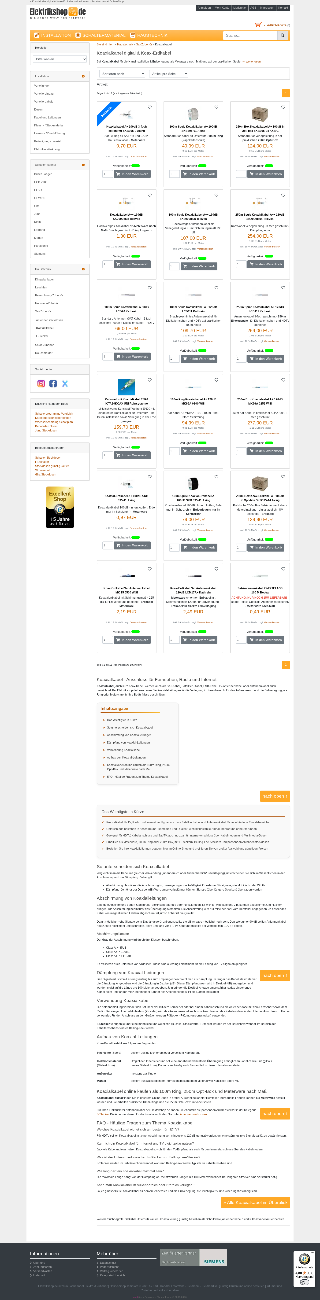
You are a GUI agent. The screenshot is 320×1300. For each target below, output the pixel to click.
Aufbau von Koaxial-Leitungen (126, 757)
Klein (37, 222)
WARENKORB (276, 25)
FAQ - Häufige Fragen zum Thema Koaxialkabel (137, 776)
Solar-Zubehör (44, 345)
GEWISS (39, 198)
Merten (38, 237)
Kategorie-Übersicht (112, 1275)
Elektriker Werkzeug (47, 149)
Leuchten (41, 287)
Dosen (38, 109)
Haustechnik (43, 269)
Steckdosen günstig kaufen (52, 466)
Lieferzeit (38, 1275)
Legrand (39, 230)
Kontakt (283, 7)
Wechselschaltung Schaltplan (54, 422)
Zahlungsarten (42, 1267)
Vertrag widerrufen (111, 1271)
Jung (37, 214)
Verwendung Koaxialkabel (124, 750)
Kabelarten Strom (46, 426)
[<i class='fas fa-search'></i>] (282, 35)
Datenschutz (107, 1262)
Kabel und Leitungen (47, 117)
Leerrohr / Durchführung (49, 133)
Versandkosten (138, 156)
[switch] (304, 1282)
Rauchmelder (43, 353)
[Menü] (312, 1253)
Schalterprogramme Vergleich (54, 413)
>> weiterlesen (251, 61)
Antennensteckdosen (49, 320)
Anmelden (204, 7)
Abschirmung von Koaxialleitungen (129, 735)
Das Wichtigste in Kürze (122, 720)
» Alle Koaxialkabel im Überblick (255, 1202)
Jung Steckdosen (46, 430)
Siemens (39, 253)
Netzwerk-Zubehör (47, 303)
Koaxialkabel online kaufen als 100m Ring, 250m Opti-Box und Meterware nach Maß (138, 767)
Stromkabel (42, 470)
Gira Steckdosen (45, 474)
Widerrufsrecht (109, 1267)
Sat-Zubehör (43, 311)
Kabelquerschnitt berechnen (53, 418)
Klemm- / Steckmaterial (48, 125)
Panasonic (41, 245)
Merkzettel (239, 7)
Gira (37, 206)
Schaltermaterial (45, 164)
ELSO (38, 190)
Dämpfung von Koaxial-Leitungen (128, 742)
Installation (42, 76)
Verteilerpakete (43, 101)
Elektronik (193, 1286)
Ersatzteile (177, 1286)
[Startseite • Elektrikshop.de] (70, 14)
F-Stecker (42, 336)
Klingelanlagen (45, 279)
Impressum (267, 7)
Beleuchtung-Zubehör (49, 295)
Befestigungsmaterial (47, 141)
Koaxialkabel (44, 328)
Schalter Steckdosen (48, 457)
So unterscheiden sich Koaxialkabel (130, 727)
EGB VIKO (40, 182)
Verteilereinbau (44, 93)
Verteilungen (42, 85)
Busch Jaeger (43, 174)
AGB (253, 7)
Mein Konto (222, 7)
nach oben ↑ (275, 796)
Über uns (38, 1262)
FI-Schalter (42, 462)
